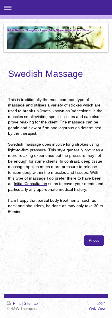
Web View (97, 308)
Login (100, 303)
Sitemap (31, 303)
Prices (94, 240)
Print (17, 303)
